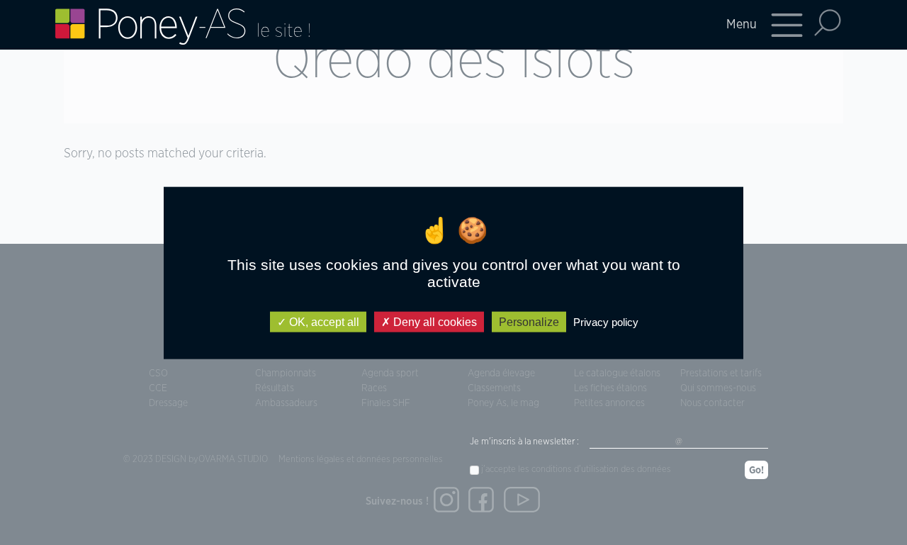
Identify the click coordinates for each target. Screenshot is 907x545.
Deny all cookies (433, 321)
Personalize (529, 321)
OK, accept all (322, 321)
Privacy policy (605, 321)
